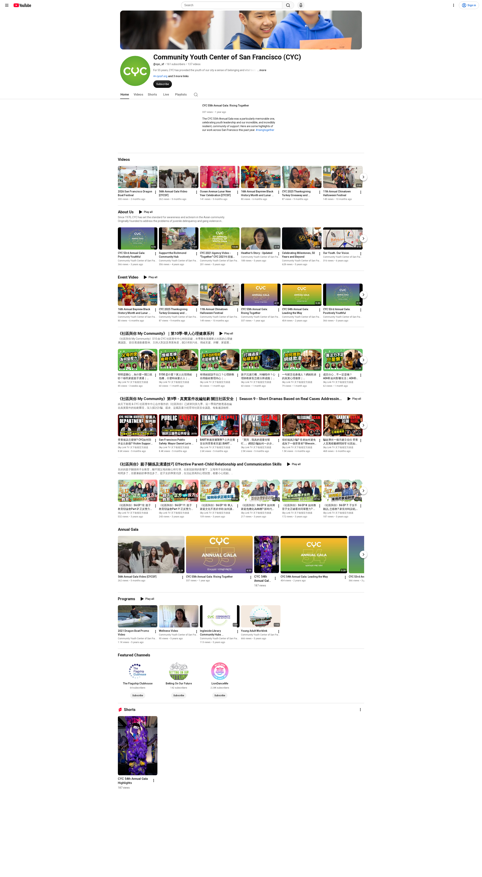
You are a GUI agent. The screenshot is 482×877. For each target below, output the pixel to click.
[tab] (124, 94)
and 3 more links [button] (178, 76)
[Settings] (453, 5)
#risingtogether (265, 129)
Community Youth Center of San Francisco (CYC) (143, 260)
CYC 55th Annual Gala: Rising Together (225, 105)
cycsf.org (161, 76)
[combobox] (232, 5)
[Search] (288, 5)
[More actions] (155, 192)
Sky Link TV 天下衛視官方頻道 (133, 382)
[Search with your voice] (301, 5)
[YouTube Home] (22, 5)
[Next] (363, 177)
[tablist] (241, 94)
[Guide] (7, 5)
